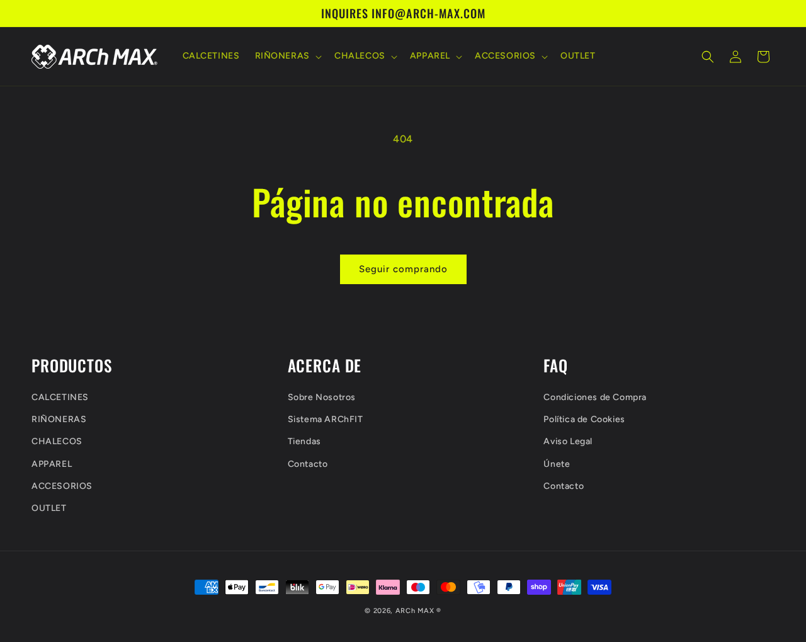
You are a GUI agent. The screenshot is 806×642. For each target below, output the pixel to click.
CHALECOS (56, 441)
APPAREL (51, 463)
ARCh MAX (414, 611)
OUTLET (49, 507)
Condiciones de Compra (595, 396)
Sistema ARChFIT (325, 419)
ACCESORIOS (62, 485)
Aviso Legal (568, 441)
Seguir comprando (403, 269)
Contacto (308, 463)
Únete (556, 463)
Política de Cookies (584, 419)
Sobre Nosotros (322, 396)
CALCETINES (60, 396)
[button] (287, 56)
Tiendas (304, 441)
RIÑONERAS (58, 419)
